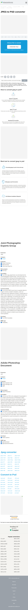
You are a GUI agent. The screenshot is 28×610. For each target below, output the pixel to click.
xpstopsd (3, 488)
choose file (14, 47)
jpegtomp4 (3, 457)
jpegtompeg (17, 459)
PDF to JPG (16, 564)
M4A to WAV (3, 548)
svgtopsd (3, 478)
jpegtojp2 (17, 468)
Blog (14, 603)
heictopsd (10, 492)
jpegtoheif (10, 466)
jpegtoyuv (17, 470)
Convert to (8, 474)
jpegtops (10, 464)
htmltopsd (10, 480)
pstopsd (17, 492)
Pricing (14, 597)
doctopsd (3, 482)
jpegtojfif (3, 466)
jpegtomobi (3, 455)
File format (14, 584)
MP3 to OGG (17, 546)
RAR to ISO (16, 548)
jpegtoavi (17, 457)
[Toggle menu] (26, 2)
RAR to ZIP (3, 546)
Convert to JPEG (16, 6)
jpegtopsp (3, 468)
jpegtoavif (17, 466)
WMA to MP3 (17, 543)
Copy (24, 80)
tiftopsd (9, 488)
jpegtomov (3, 459)
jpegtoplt (17, 464)
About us (14, 581)
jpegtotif (2, 462)
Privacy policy (14, 587)
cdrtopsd (3, 492)
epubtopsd (10, 486)
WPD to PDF (17, 569)
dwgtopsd (3, 490)
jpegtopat (10, 468)
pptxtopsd (3, 484)
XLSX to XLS (3, 561)
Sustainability (14, 600)
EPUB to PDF (17, 541)
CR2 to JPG (16, 551)
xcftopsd (3, 480)
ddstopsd (17, 488)
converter (9, 452)
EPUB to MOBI (4, 543)
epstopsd (10, 484)
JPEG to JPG (4, 551)
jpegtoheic (3, 464)
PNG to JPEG (4, 559)
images (4, 258)
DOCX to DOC (17, 561)
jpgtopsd (3, 486)
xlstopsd (17, 482)
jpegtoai (10, 455)
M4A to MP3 (3, 541)
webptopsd (17, 490)
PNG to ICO (16, 566)
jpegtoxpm (10, 470)
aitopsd (16, 486)
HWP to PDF (17, 571)
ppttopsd (17, 484)
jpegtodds (10, 462)
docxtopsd (10, 482)
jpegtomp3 (17, 455)
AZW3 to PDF (4, 556)
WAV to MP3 (16, 538)
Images (9, 6)
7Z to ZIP (3, 538)
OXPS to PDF (4, 569)
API (14, 594)
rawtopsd (10, 490)
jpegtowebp (17, 462)
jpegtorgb (3, 470)
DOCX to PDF (4, 564)
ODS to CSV (3, 571)
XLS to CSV (16, 559)
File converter (3, 6)
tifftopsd (10, 478)
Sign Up (22, 49)
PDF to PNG (3, 566)
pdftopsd (17, 480)
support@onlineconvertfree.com (14, 606)
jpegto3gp (10, 457)
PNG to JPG (16, 556)
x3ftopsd (17, 478)
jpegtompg (10, 459)
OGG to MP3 (17, 554)
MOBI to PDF (3, 554)
